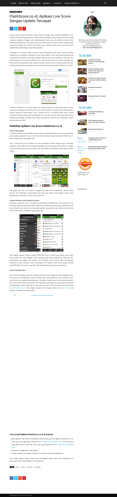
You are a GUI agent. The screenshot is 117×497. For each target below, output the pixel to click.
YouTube (67, 288)
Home (13, 3)
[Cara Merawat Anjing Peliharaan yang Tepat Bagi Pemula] (82, 62)
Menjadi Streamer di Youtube (97, 96)
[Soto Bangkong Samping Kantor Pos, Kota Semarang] (82, 122)
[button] (105, 3)
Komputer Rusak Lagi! (94, 87)
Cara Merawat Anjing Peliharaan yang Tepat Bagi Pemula (96, 61)
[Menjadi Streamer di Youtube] (82, 98)
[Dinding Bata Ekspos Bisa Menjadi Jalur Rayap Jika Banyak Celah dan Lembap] (82, 71)
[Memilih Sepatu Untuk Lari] (82, 131)
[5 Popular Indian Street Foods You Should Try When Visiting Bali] (82, 80)
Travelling (35, 3)
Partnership (18, 9)
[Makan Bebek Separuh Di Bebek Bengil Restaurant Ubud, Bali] (82, 149)
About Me (23, 3)
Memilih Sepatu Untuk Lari (96, 129)
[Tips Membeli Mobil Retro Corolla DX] (82, 113)
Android (47, 55)
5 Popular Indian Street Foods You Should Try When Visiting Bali (97, 80)
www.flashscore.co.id (18, 288)
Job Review (30, 467)
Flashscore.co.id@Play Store (52, 442)
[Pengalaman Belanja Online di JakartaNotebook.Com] (82, 140)
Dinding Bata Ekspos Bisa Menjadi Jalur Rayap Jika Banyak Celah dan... (95, 70)
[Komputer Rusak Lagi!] (82, 89)
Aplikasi (23, 467)
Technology (19, 11)
